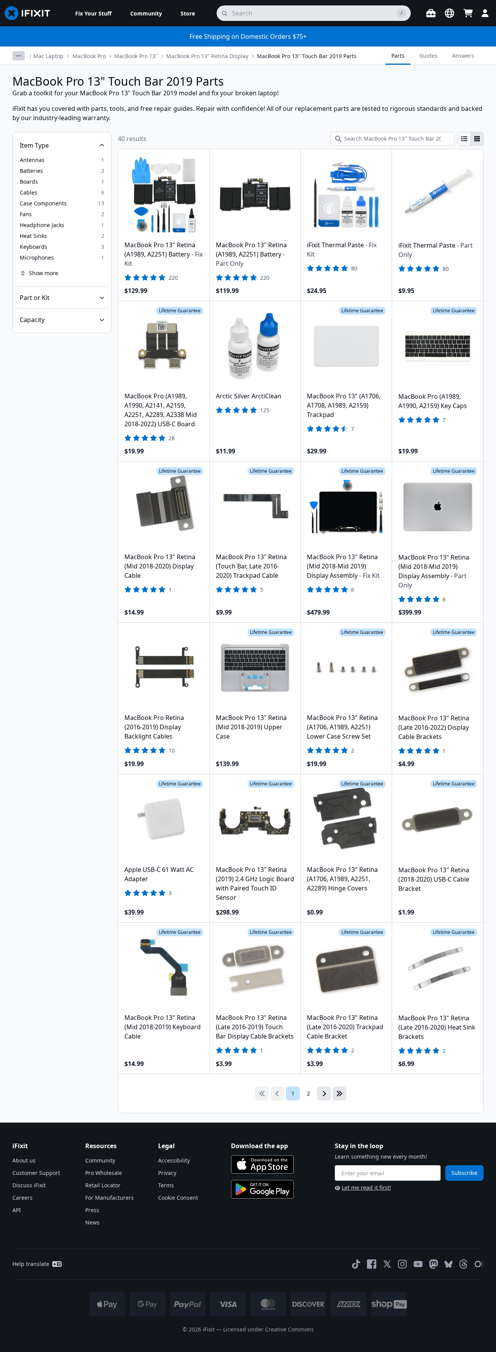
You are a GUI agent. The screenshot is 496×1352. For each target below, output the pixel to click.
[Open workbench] (431, 13)
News (92, 1222)
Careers (22, 1197)
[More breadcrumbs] (18, 55)
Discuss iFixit (29, 1185)
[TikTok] (356, 1264)
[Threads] (463, 1264)
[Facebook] (371, 1264)
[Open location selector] (449, 13)
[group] (471, 139)
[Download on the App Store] (262, 1164)
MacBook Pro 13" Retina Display (207, 56)
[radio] (464, 139)
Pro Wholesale (103, 1172)
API (16, 1210)
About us (24, 1160)
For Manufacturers (109, 1197)
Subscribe (464, 1172)
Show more (43, 273)
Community (100, 1160)
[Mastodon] (433, 1264)
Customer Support (36, 1172)
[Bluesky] (448, 1264)
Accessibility (174, 1160)
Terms (166, 1185)
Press (92, 1210)
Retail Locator (103, 1185)
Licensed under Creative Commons (268, 1329)
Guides (428, 55)
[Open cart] (468, 13)
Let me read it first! (366, 1187)
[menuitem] (93, 13)
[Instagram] (402, 1264)
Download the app (259, 1146)
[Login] (485, 13)
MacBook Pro (89, 56)
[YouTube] (418, 1264)
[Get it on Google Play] (262, 1189)
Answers (463, 55)
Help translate (30, 1264)
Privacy (167, 1172)
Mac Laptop (48, 56)
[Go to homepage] (31, 13)
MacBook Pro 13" (136, 56)
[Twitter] (387, 1264)
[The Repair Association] (479, 1264)
